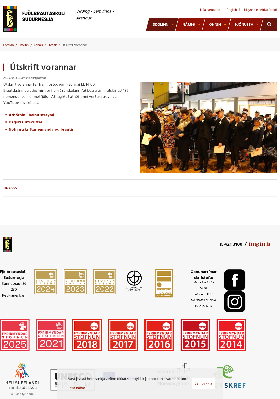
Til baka (10, 188)
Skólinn (24, 45)
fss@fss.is (259, 244)
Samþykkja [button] (203, 384)
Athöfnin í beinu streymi (31, 115)
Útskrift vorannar (74, 45)
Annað (38, 45)
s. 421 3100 (231, 244)
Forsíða (8, 45)
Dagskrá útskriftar (25, 122)
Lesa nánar (76, 388)
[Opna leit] (268, 24)
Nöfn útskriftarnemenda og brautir (41, 129)
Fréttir (52, 45)
